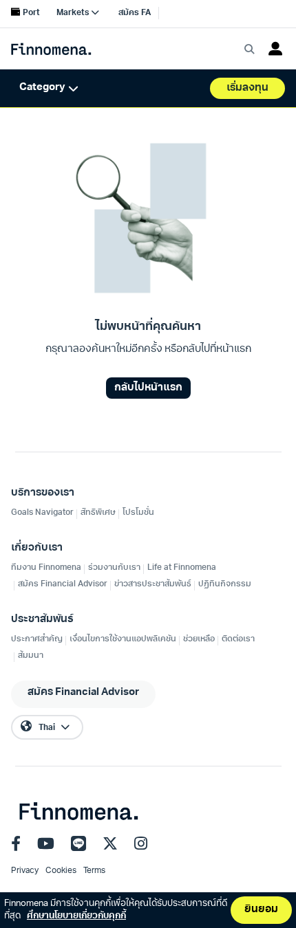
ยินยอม (261, 910)
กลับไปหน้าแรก (148, 388)
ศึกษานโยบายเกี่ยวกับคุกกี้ (76, 916)
